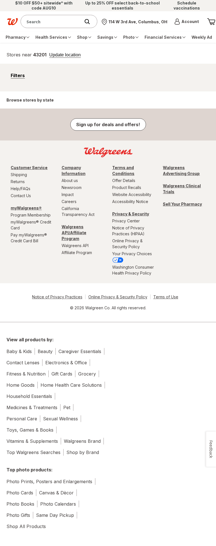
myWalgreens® (26, 208)
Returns (18, 181)
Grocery (87, 374)
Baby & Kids (19, 351)
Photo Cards (19, 493)
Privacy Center (126, 220)
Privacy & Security (130, 213)
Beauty (45, 351)
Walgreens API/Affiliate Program (74, 232)
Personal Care (21, 418)
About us (70, 180)
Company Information (74, 170)
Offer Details (123, 180)
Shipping (19, 174)
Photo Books (20, 504)
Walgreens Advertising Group (181, 170)
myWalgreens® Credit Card (31, 225)
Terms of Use (165, 296)
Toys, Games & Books (29, 430)
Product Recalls (126, 187)
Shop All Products (26, 526)
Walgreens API (75, 245)
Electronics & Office (66, 362)
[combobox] (52, 21)
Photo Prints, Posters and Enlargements (49, 481)
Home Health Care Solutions (71, 385)
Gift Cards (61, 374)
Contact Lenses (22, 362)
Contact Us (21, 195)
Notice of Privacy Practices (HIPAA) (128, 230)
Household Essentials (29, 396)
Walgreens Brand (82, 441)
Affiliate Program (77, 252)
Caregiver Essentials (79, 351)
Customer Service (29, 167)
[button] (186, 21)
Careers (69, 201)
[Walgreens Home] (12, 21)
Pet (66, 407)
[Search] (90, 21)
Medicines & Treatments (31, 407)
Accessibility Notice (130, 201)
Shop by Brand (82, 452)
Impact (68, 194)
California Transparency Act (78, 211)
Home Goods (20, 385)
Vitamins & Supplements (32, 441)
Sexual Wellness (60, 418)
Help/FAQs (20, 188)
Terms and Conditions (123, 170)
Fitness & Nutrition (26, 374)
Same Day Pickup (55, 515)
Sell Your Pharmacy (182, 204)
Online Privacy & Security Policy (127, 243)
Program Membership (31, 215)
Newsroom (72, 187)
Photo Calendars (58, 504)
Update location (65, 54)
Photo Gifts (18, 515)
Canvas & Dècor (56, 493)
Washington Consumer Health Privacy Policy (133, 270)
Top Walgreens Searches (33, 452)
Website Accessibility (131, 194)
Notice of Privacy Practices (57, 296)
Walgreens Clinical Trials (182, 188)
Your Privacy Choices (132, 253)
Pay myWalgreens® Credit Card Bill (29, 237)
